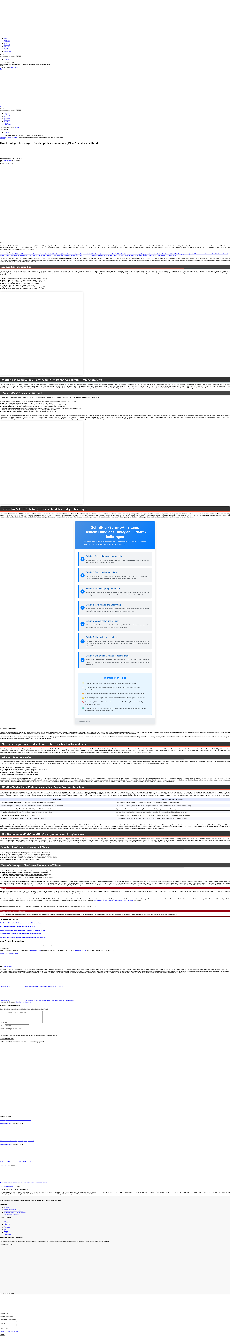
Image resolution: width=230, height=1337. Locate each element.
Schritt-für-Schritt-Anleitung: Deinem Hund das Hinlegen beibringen (65, 254)
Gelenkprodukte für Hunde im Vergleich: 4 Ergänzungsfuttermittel (17, 1141)
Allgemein (3, 1165)
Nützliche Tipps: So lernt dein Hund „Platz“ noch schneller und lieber (81, 255)
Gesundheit (9, 1123)
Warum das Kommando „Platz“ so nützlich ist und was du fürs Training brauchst (23, 254)
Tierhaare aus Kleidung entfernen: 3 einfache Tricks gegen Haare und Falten (19, 1161)
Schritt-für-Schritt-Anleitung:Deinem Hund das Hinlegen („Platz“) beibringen (107, 254)
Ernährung (3, 1123)
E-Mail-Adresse (5, 1028)
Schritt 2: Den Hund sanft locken (160, 254)
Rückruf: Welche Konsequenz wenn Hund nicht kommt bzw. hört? (20, 933)
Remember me (6, 1328)
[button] (13, 1211)
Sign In (17, 127)
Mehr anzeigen (14, 67)
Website (2, 1032)
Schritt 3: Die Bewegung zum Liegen (180, 254)
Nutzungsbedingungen (34, 950)
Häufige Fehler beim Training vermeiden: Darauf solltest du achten (120, 255)
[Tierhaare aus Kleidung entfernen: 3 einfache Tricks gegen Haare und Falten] (6, 1158)
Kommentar (4, 1022)
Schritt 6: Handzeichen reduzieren (14, 255)
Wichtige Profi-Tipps (55, 255)
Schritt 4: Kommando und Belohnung (201, 254)
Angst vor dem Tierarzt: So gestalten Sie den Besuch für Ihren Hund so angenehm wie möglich (23, 1182)
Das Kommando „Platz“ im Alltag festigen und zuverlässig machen (158, 255)
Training (2, 138)
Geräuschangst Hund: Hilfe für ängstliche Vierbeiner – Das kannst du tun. (22, 930)
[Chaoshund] (78, 35)
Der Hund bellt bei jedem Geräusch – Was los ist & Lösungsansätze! (20, 923)
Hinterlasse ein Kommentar (23, 1002)
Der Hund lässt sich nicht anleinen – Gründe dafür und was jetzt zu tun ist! (23, 937)
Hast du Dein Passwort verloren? (9, 1331)
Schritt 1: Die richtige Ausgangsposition (140, 254)
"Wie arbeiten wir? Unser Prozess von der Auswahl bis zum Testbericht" (113, 900)
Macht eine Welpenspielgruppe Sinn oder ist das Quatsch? (17, 926)
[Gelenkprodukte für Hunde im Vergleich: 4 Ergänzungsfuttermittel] (6, 1137)
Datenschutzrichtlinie (81, 950)
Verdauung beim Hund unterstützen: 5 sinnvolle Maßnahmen (15, 1120)
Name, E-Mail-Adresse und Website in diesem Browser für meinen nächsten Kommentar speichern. (30, 1035)
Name (2, 1025)
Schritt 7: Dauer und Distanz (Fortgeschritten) (37, 255)
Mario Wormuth (7, 160)
